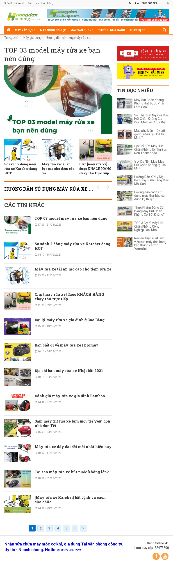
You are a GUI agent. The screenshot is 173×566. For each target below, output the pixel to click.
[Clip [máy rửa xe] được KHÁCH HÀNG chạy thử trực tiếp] (95, 150)
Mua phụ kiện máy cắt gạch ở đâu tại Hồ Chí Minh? (149, 134)
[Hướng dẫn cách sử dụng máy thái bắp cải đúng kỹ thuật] (124, 196)
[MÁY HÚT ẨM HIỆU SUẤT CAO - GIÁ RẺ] (108, 15)
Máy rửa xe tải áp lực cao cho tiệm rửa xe (58, 168)
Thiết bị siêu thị (43, 37)
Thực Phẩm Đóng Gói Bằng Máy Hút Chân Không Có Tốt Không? (149, 211)
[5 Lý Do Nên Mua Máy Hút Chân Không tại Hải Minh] (124, 165)
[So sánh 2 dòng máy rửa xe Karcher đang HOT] (20, 150)
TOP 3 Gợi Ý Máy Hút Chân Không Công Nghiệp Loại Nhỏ (148, 226)
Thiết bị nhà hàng (111, 30)
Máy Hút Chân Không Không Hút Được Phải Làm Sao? (149, 103)
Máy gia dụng (17, 37)
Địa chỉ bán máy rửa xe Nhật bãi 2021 (69, 370)
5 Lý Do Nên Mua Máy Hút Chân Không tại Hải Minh (150, 165)
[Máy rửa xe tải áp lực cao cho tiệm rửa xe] (58, 150)
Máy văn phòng (82, 30)
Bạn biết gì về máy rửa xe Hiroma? (66, 345)
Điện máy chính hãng (40, 3)
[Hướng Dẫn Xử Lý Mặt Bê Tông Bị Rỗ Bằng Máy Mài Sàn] (124, 180)
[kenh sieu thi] (143, 71)
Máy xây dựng (25, 30)
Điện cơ (64, 37)
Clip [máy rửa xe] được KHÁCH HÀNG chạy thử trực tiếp (95, 168)
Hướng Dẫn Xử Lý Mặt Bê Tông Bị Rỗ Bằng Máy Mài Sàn (151, 180)
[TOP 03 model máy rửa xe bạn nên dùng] (58, 99)
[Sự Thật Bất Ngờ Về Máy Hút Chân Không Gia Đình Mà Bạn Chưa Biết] (124, 119)
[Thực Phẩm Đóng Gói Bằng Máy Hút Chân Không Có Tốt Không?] (124, 211)
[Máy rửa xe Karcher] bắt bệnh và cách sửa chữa (70, 499)
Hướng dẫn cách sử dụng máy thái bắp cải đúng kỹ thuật (149, 196)
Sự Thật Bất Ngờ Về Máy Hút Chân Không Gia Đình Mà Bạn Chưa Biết (151, 119)
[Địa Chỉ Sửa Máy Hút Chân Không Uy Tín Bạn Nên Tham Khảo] (124, 149)
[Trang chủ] (8, 30)
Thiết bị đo (138, 30)
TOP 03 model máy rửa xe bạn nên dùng (52, 54)
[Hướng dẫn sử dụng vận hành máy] (23, 16)
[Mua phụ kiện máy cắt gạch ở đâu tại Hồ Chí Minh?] (124, 134)
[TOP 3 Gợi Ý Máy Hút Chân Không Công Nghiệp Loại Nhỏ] (124, 226)
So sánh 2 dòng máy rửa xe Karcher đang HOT (20, 168)
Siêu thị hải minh (14, 3)
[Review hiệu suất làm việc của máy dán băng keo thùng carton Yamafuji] (124, 242)
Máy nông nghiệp (53, 30)
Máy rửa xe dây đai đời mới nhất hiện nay (73, 446)
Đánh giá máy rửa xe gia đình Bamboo (70, 395)
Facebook (156, 556)
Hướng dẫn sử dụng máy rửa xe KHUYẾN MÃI (62, 189)
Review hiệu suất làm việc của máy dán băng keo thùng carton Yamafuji (150, 243)
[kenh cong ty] (143, 53)
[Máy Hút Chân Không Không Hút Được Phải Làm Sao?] (124, 103)
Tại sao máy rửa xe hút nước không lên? (72, 471)
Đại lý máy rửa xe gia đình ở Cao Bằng (70, 319)
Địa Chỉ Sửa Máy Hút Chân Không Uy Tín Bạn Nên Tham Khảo (150, 149)
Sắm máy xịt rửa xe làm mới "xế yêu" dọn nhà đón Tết (72, 423)
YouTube (164, 556)
